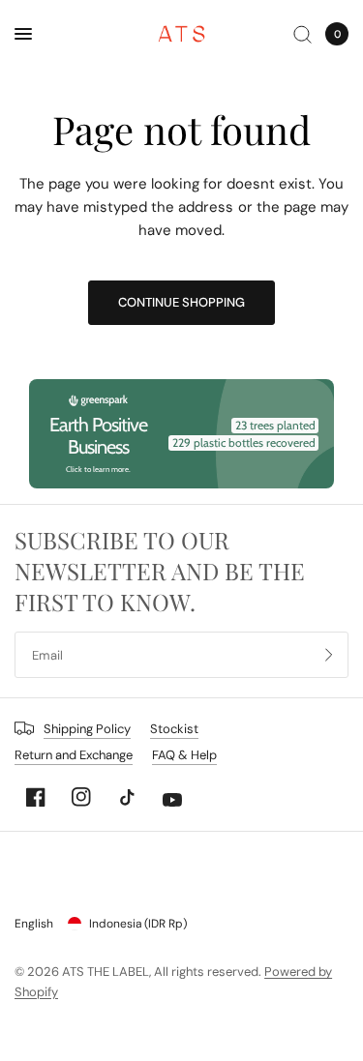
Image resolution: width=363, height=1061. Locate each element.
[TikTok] (127, 797)
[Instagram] (81, 797)
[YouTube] (172, 800)
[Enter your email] (329, 655)
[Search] (302, 34)
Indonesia (138, 923)
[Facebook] (36, 797)
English (34, 923)
